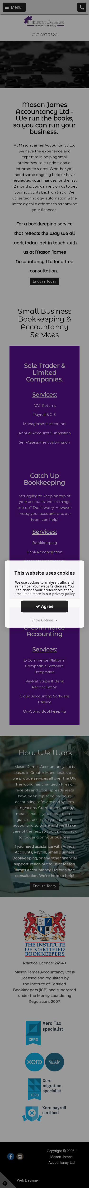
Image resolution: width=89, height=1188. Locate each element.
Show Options (44, 620)
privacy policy (63, 594)
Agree (47, 606)
